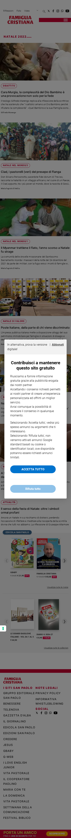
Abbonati (58, 344)
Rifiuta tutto (33, 489)
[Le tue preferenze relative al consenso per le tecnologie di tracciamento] (3, 628)
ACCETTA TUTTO (32, 469)
